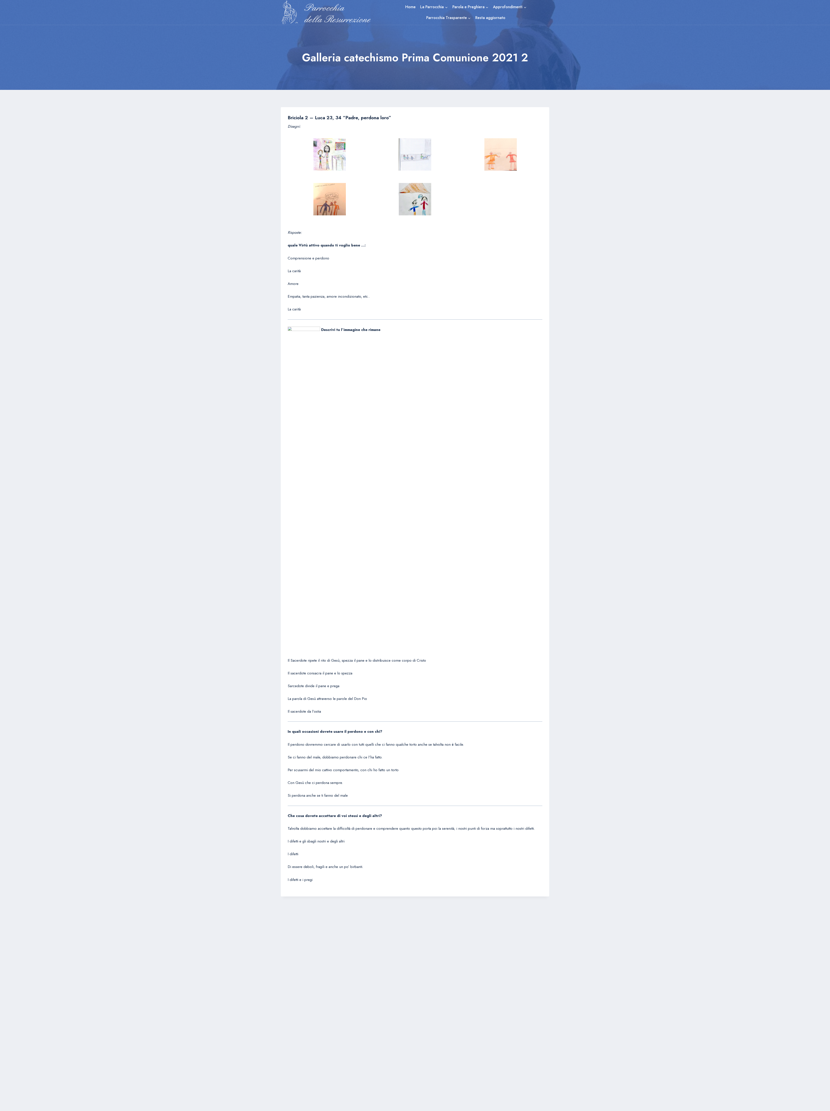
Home (410, 7)
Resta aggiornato (490, 18)
